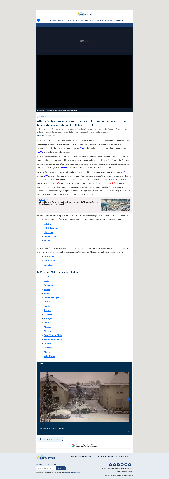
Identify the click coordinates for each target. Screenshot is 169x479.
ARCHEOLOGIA (119, 456)
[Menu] (38, 20)
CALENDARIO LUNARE (119, 461)
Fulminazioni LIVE (88, 25)
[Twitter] (118, 464)
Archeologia (108, 20)
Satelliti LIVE (75, 25)
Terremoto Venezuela (116, 25)
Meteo (59, 20)
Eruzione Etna (51, 25)
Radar (47, 240)
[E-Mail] (129, 464)
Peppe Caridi (41, 135)
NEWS (72, 456)
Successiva (128, 399)
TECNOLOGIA (128, 456)
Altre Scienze (117, 20)
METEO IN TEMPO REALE (81, 456)
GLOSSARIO (129, 461)
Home (49, 20)
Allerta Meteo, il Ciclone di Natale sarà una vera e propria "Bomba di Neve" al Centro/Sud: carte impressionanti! (68, 203)
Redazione (111, 468)
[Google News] (125, 464)
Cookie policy (128, 468)
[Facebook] (110, 464)
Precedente (40, 399)
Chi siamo (104, 468)
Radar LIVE (102, 25)
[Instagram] (114, 464)
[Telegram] (122, 464)
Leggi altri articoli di (51, 439)
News (54, 20)
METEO (91, 456)
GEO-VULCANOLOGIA (100, 456)
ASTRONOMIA (110, 456)
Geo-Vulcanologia (86, 20)
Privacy (122, 468)
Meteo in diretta (69, 20)
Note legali (117, 468)
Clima (77, 20)
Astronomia (97, 20)
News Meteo (43, 116)
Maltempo (63, 25)
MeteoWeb (109, 475)
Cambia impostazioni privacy (124, 471)
